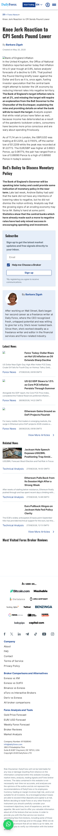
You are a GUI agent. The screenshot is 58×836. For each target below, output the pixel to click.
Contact (8, 656)
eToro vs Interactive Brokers (20, 692)
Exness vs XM (12, 678)
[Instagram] (52, 634)
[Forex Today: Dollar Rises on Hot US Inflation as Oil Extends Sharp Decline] (12, 352)
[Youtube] (44, 634)
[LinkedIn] (19, 634)
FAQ (6, 651)
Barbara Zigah (33, 294)
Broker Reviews (13, 729)
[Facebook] (4, 634)
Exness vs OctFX (13, 683)
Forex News (12, 14)
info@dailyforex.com (13, 744)
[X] (11, 634)
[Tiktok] (36, 634)
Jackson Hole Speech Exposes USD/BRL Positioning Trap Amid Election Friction (37, 453)
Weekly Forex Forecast (17, 724)
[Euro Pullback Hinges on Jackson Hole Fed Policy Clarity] (12, 505)
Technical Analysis (13, 468)
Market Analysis (13, 734)
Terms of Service (13, 660)
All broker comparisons (17, 702)
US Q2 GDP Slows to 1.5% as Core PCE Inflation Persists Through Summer (39, 385)
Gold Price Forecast (15, 714)
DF (4, 15)
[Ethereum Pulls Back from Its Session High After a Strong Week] (12, 477)
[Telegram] (27, 634)
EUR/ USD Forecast (15, 719)
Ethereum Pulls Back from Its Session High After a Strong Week (39, 481)
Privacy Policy (12, 665)
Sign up (29, 272)
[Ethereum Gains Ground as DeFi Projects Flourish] (12, 409)
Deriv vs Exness (13, 697)
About (7, 646)
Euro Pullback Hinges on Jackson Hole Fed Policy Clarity (38, 510)
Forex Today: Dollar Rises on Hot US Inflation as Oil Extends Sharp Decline (39, 356)
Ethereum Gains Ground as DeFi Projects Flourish (39, 413)
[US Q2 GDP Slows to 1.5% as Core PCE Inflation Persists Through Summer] (12, 381)
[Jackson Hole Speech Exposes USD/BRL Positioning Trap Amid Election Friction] (12, 457)
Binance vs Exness (14, 687)
